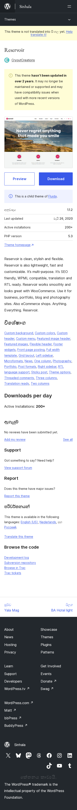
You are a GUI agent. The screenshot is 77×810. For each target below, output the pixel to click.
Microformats (13, 361)
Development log (16, 557)
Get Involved (51, 666)
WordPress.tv (17, 689)
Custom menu (25, 338)
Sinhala (19, 745)
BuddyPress (16, 725)
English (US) (29, 522)
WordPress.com (18, 703)
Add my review (14, 439)
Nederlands (48, 522)
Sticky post (39, 372)
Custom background (18, 333)
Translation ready (16, 383)
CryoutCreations (23, 60)
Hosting (10, 645)
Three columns (46, 378)
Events (46, 674)
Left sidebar (44, 355)
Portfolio (10, 366)
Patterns (47, 652)
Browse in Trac (14, 568)
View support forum (18, 467)
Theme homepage (17, 245)
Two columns (40, 383)
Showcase (49, 629)
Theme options (60, 372)
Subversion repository (20, 562)
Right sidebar (47, 366)
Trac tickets (12, 573)
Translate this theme (18, 536)
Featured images (16, 344)
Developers (13, 681)
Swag (47, 689)
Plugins (46, 645)
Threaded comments (19, 378)
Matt (10, 710)
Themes (10, 19)
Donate (49, 681)
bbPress (13, 718)
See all (68, 439)
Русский (10, 527)
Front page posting (31, 349)
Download (55, 179)
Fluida (52, 196)
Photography (62, 361)
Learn (8, 666)
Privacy (10, 652)
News (29, 361)
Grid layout (26, 355)
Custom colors (45, 333)
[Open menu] (70, 6)
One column (42, 361)
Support (10, 674)
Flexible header (41, 344)
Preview (19, 179)
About (9, 629)
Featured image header (53, 338)
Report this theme (17, 496)
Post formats (27, 366)
